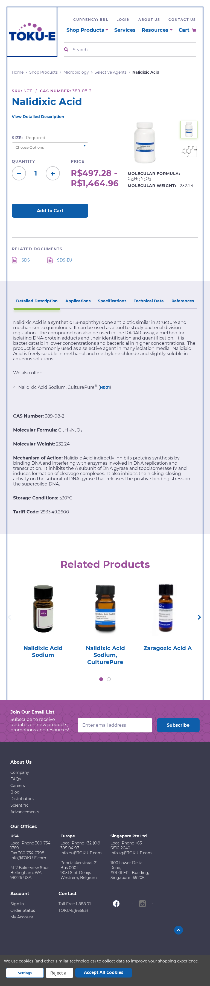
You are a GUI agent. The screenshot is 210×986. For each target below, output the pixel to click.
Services (125, 30)
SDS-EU (64, 260)
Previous (9, 617)
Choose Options (43, 616)
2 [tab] (109, 679)
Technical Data (149, 300)
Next (199, 617)
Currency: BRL (90, 20)
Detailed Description (37, 300)
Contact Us (182, 20)
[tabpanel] (43, 618)
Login (123, 20)
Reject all (59, 973)
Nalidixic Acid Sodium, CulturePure (105, 655)
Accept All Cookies (103, 972)
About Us (149, 20)
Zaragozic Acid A (168, 648)
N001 (105, 387)
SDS (26, 260)
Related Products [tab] (105, 564)
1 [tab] (101, 679)
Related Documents (37, 248)
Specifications (112, 300)
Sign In (17, 903)
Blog (15, 792)
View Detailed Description (38, 116)
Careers (17, 785)
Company (19, 772)
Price (77, 161)
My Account (21, 917)
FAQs (15, 779)
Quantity (23, 161)
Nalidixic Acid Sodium (43, 652)
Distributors (22, 798)
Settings (25, 973)
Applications (78, 300)
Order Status (22, 910)
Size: (28, 137)
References (182, 300)
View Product (42, 601)
